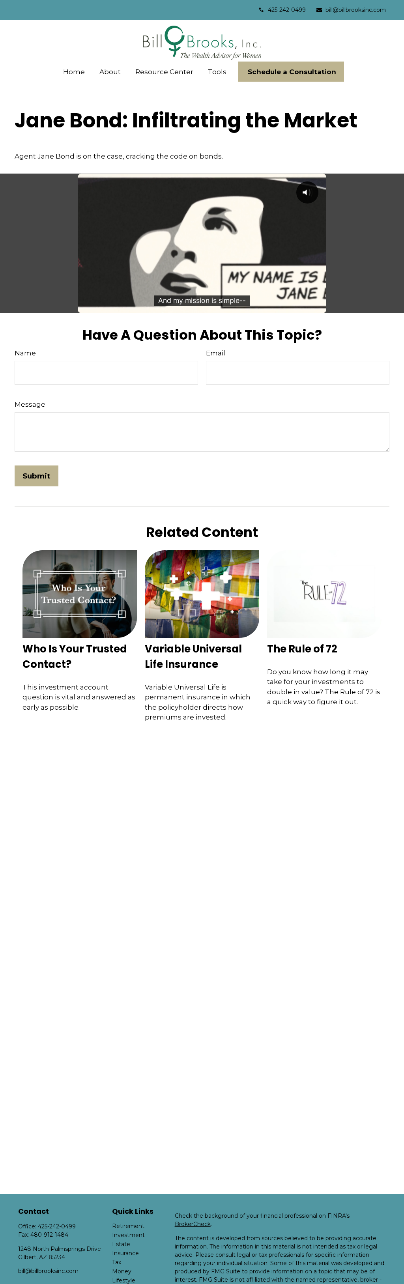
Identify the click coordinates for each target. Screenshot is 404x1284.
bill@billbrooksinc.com (355, 9)
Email (215, 353)
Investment (128, 1235)
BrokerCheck (193, 1224)
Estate (121, 1244)
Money (121, 1271)
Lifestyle (123, 1280)
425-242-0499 (287, 9)
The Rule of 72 (302, 649)
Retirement (128, 1226)
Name (25, 353)
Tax (116, 1262)
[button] (74, 71)
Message (30, 404)
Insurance (125, 1253)
